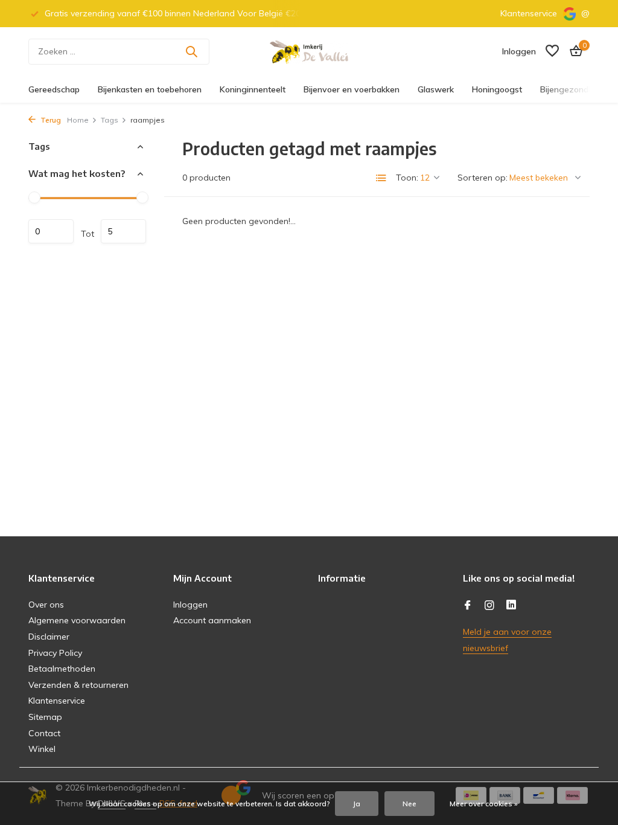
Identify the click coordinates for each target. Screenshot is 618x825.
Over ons (46, 604)
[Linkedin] (511, 606)
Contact (44, 733)
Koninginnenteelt (252, 89)
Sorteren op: (482, 177)
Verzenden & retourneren (78, 684)
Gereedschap (54, 89)
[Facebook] (468, 606)
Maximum (123, 231)
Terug (50, 119)
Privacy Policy (55, 652)
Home (78, 119)
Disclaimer (48, 636)
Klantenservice (528, 13)
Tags (109, 119)
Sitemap (45, 716)
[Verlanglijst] (552, 51)
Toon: (407, 177)
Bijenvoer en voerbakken (352, 89)
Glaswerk (436, 89)
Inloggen (190, 604)
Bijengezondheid (572, 89)
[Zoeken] (191, 51)
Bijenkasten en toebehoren (150, 89)
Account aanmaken (212, 620)
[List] (381, 178)
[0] (573, 51)
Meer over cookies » (484, 803)
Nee (409, 803)
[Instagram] (489, 606)
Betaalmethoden (61, 668)
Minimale (51, 231)
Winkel (42, 748)
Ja (356, 803)
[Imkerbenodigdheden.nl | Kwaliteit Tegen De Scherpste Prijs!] (309, 51)
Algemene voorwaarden (77, 620)
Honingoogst (497, 89)
